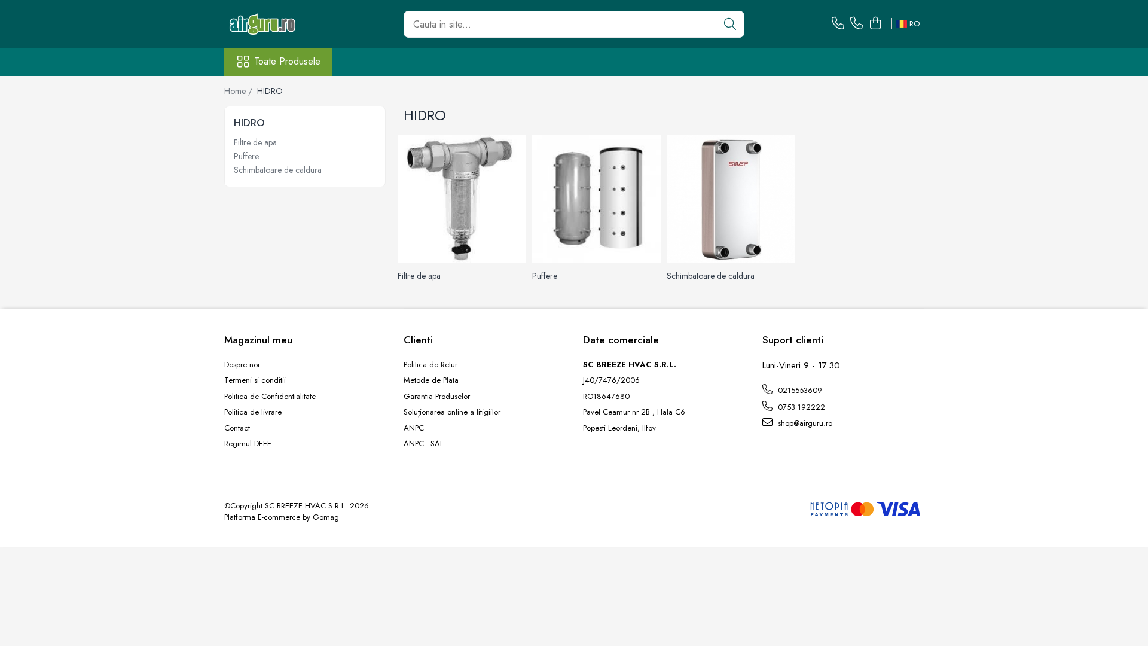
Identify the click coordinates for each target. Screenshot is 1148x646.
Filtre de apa (255, 142)
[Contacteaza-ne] (838, 24)
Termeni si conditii (255, 380)
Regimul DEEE (247, 443)
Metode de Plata (431, 380)
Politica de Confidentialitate (270, 396)
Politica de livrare (253, 412)
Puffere (246, 156)
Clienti (418, 340)
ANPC (414, 428)
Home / (239, 91)
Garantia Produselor (437, 396)
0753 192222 (800, 407)
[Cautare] (730, 24)
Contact (237, 428)
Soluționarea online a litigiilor (452, 412)
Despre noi (241, 364)
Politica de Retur (430, 364)
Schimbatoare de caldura (278, 170)
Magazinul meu (258, 340)
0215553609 (798, 390)
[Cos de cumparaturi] (875, 24)
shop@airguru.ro (803, 423)
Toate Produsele (287, 61)
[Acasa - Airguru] (284, 24)
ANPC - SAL (424, 443)
